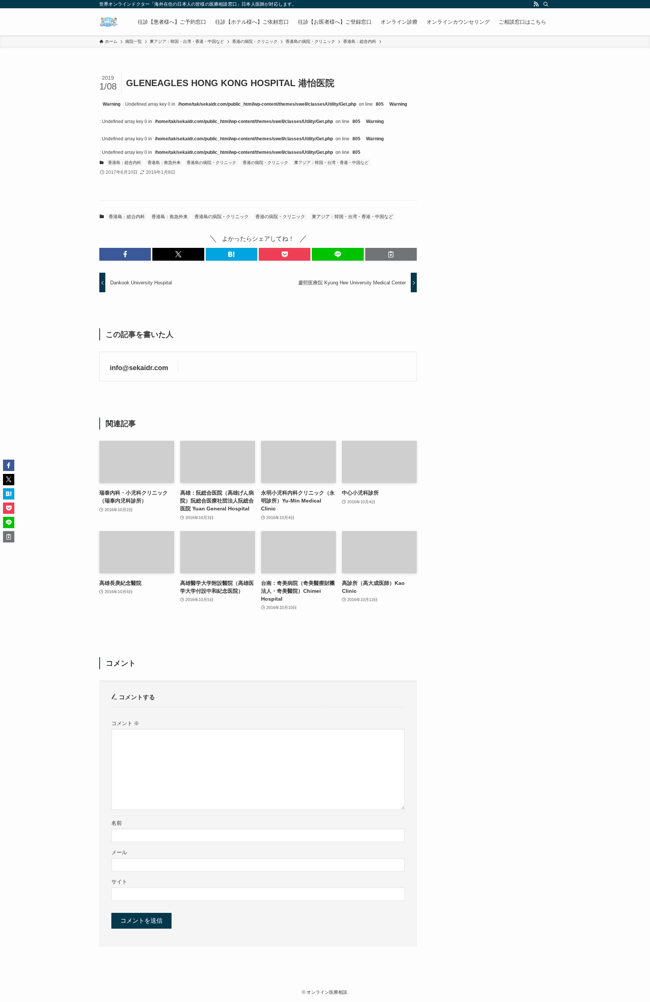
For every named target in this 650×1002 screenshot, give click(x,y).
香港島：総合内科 (124, 162)
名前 (116, 823)
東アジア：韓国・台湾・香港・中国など (331, 162)
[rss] (536, 4)
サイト (119, 882)
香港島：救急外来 (164, 162)
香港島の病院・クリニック (211, 162)
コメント (125, 723)
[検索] (546, 4)
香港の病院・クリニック (265, 162)
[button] (125, 254)
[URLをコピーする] (391, 254)
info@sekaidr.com (139, 368)
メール (119, 852)
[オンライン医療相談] (108, 21)
